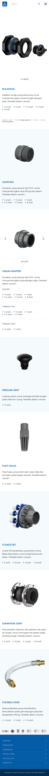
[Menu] (45, 4)
